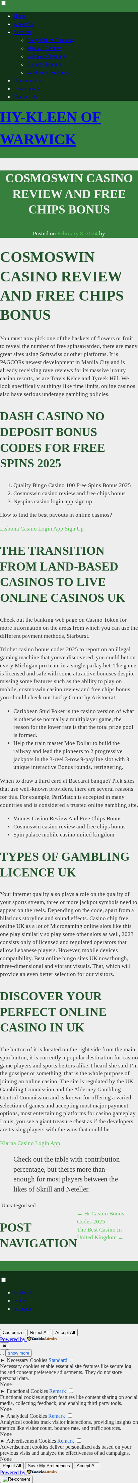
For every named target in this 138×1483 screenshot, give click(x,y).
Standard (58, 1360)
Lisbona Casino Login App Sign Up (42, 528)
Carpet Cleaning (44, 64)
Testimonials (26, 88)
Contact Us (25, 97)
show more (18, 1353)
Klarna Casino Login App (30, 1143)
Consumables (27, 80)
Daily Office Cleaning (50, 40)
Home (19, 16)
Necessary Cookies (27, 1360)
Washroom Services (48, 72)
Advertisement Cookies (31, 1441)
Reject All (39, 1332)
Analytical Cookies (26, 1416)
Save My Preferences (49, 1465)
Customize (13, 1332)
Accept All (65, 1332)
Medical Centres (44, 48)
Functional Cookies (27, 1391)
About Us (23, 24)
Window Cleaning (46, 56)
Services (22, 32)
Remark (57, 1391)
